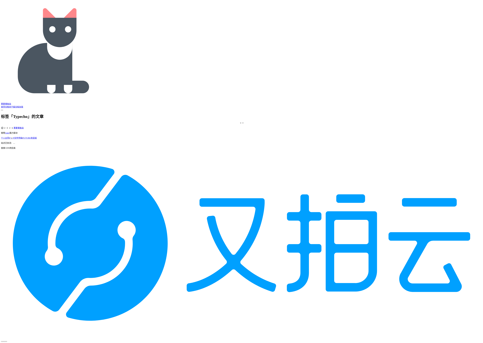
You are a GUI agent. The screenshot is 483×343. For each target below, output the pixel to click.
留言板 (16, 107)
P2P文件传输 (15, 138)
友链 (21, 107)
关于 (11, 107)
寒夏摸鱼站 (6, 104)
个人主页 (5, 138)
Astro (7, 133)
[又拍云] (241, 336)
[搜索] (4, 341)
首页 (3, 107)
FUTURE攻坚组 (30, 138)
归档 (7, 107)
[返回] (2, 341)
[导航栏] (6, 341)
